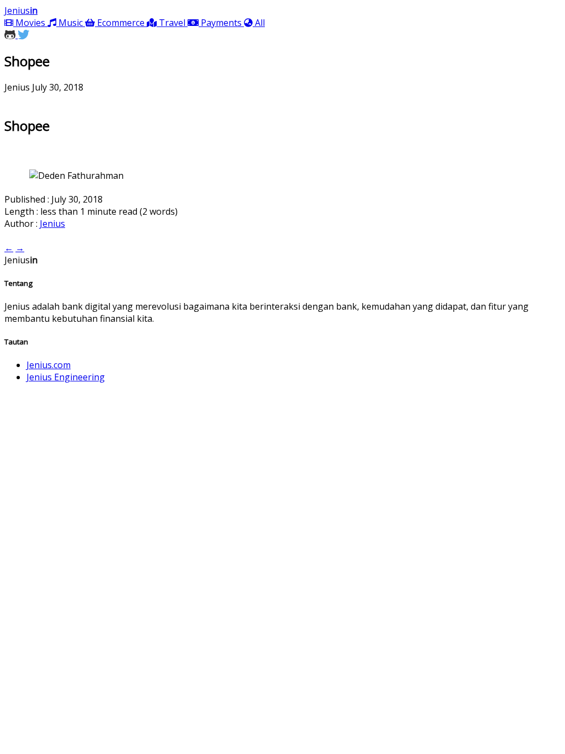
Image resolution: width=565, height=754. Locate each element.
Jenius (21, 10)
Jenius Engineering (65, 377)
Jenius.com (48, 365)
